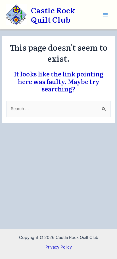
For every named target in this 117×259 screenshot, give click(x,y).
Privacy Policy (58, 247)
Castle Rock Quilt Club (53, 14)
